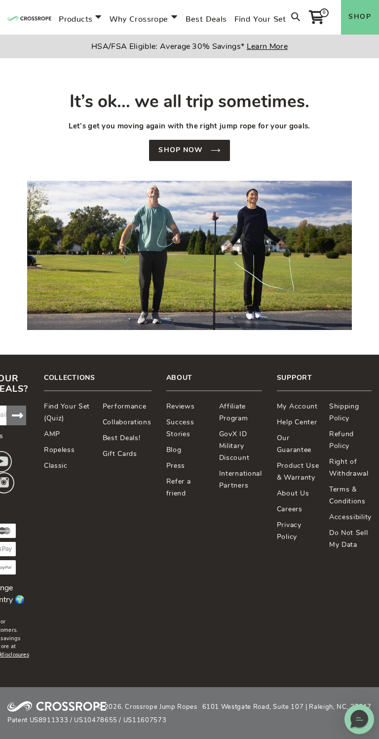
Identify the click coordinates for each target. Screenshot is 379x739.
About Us (293, 493)
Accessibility (350, 517)
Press (176, 466)
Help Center (297, 422)
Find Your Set (260, 17)
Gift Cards (120, 454)
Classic (56, 466)
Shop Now (181, 150)
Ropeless (59, 450)
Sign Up (16, 415)
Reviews (180, 407)
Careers (290, 509)
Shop (360, 17)
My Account (297, 407)
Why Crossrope (139, 17)
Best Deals (206, 17)
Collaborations (127, 422)
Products (75, 17)
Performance (125, 407)
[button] (359, 719)
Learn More (267, 47)
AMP (52, 434)
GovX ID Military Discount (234, 446)
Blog (174, 450)
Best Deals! (122, 438)
